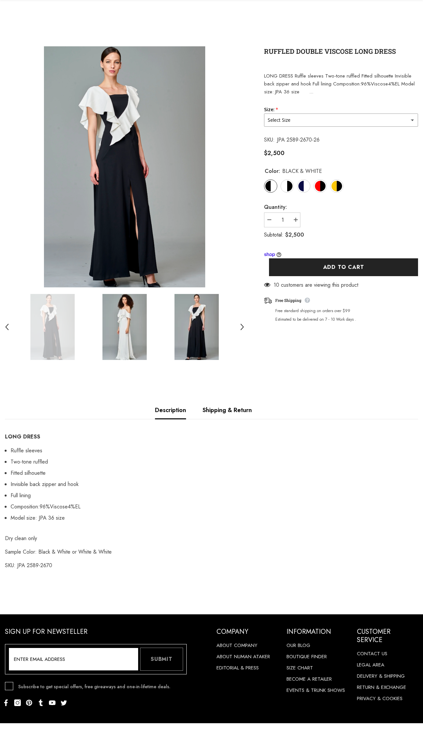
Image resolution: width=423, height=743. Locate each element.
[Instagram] (17, 702)
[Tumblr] (40, 702)
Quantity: (275, 207)
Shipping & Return (227, 410)
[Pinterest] (29, 702)
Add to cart (343, 267)
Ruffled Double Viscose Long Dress (330, 51)
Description (170, 410)
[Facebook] (6, 702)
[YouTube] (52, 702)
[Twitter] (63, 702)
